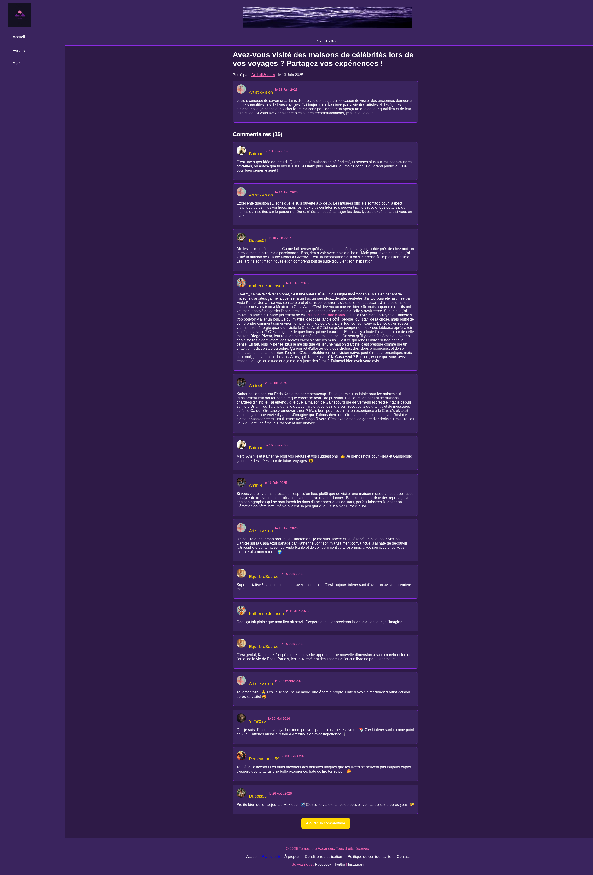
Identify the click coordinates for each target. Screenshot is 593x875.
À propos (291, 857)
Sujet (334, 41)
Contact (403, 857)
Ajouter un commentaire (325, 823)
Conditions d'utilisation (323, 857)
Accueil (321, 41)
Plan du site (271, 857)
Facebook (323, 864)
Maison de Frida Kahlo (326, 315)
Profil (17, 64)
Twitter (339, 864)
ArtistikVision (263, 75)
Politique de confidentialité (369, 857)
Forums (19, 50)
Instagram (356, 864)
